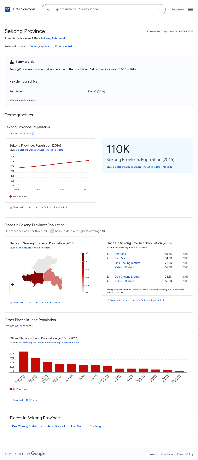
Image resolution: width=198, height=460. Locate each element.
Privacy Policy (185, 454)
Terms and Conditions (161, 454)
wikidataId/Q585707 (181, 31)
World (63, 38)
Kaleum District (124, 267)
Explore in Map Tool (53, 302)
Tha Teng (120, 254)
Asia (54, 38)
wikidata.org (24, 247)
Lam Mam (121, 258)
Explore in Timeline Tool (55, 207)
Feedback (178, 9)
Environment (63, 46)
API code (33, 207)
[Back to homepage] (7, 9)
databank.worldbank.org (22, 99)
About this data (54, 149)
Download (18, 207)
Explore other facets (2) (20, 133)
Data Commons (24, 9)
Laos (47, 38)
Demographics (39, 46)
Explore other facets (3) (20, 326)
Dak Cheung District (127, 263)
